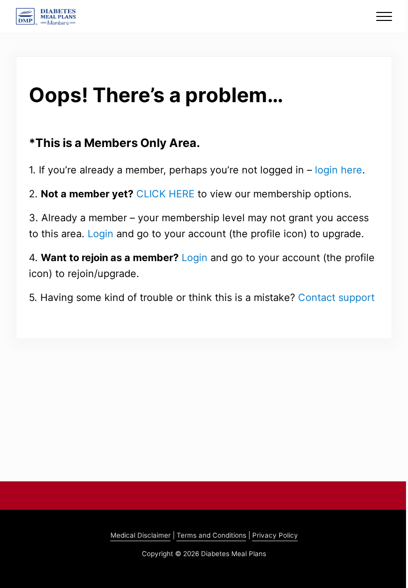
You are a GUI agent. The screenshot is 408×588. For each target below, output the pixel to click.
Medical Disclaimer (140, 535)
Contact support (336, 297)
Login (100, 234)
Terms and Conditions (211, 535)
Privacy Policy (275, 535)
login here (338, 170)
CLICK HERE (165, 194)
